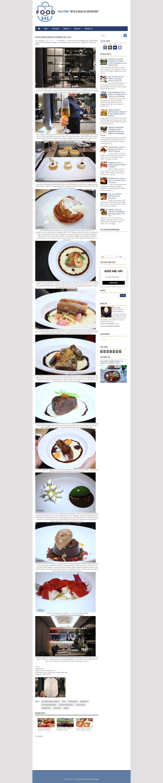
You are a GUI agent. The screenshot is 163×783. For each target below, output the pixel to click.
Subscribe (114, 283)
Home (45, 29)
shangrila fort (85, 42)
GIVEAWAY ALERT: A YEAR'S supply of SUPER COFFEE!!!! (116, 165)
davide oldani (94, 40)
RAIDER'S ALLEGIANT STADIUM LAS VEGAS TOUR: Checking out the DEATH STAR (117, 62)
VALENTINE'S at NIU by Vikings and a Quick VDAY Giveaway (116, 149)
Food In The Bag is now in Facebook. (58, 613)
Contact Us (88, 29)
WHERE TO (66, 29)
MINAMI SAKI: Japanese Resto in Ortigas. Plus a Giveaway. (117, 180)
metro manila (76, 42)
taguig (37, 44)
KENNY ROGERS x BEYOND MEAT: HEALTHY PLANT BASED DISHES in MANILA (117, 113)
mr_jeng (117, 308)
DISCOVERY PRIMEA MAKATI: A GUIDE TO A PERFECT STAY (111, 362)
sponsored (93, 42)
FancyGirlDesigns (94, 779)
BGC (87, 40)
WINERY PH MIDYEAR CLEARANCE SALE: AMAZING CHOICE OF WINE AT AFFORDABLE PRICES (112, 131)
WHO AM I (77, 29)
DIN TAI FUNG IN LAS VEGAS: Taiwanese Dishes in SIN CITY (116, 79)
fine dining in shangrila (50, 42)
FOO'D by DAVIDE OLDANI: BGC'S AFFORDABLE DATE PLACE (53, 37)
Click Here (74, 613)
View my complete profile (110, 326)
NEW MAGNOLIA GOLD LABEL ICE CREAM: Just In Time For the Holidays (117, 94)
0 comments (61, 40)
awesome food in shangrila (77, 40)
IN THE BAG (55, 29)
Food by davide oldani (64, 42)
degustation (39, 42)
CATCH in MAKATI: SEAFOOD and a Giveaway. (115, 196)
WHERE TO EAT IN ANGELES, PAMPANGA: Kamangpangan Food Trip (116, 213)
